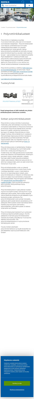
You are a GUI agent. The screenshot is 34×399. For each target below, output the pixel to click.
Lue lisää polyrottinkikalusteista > (12, 79)
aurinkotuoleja (18, 180)
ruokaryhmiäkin (6, 182)
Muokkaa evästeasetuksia (17, 389)
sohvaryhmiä (8, 180)
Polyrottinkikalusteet (22, 27)
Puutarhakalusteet (10, 27)
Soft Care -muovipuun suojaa (22, 71)
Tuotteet (3, 27)
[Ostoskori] (31, 2)
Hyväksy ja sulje (17, 383)
